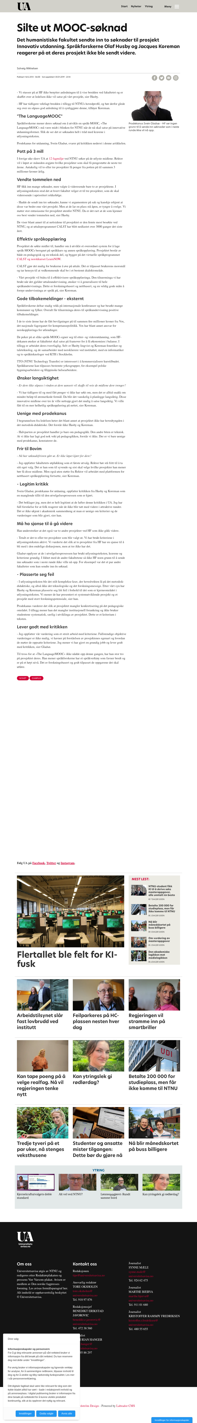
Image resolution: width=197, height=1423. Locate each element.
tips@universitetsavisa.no (89, 1275)
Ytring (149, 6)
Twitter (51, 863)
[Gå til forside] (24, 6)
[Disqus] (98, 733)
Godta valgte (46, 1413)
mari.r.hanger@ (82, 1344)
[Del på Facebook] (154, 78)
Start (124, 6)
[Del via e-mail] (168, 78)
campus (36, 678)
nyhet (22, 678)
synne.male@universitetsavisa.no (141, 1274)
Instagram (67, 863)
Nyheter (136, 6)
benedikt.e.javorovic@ (87, 1319)
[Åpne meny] (177, 6)
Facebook (38, 863)
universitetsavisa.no (85, 1295)
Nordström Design (87, 1406)
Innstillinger (25, 1413)
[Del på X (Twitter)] (161, 78)
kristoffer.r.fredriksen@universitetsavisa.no (143, 1322)
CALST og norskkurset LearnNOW (38, 259)
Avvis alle (66, 1413)
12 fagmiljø (56, 158)
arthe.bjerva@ (140, 1296)
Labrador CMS (125, 1406)
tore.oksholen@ (82, 1291)
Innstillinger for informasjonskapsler (172, 1420)
